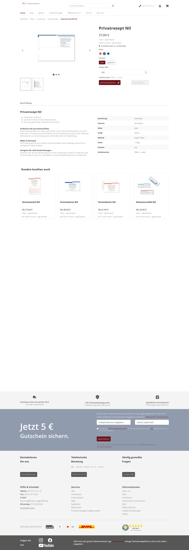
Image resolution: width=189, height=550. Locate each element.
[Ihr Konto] (160, 6)
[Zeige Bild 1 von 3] (53, 74)
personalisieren (108, 82)
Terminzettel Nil (31, 202)
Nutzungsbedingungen (104, 447)
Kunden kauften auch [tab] (35, 169)
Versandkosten (118, 541)
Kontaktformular (28, 474)
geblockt (111, 62)
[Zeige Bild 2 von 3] (56, 74)
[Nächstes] (90, 50)
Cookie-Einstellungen (131, 510)
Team (124, 494)
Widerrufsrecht (129, 507)
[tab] (27, 103)
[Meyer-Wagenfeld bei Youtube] (48, 546)
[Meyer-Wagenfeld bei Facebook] (52, 541)
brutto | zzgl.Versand (110, 43)
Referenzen (76, 507)
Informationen (131, 487)
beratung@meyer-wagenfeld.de (34, 501)
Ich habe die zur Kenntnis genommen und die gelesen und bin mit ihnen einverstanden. (133, 429)
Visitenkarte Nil (69, 202)
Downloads (76, 494)
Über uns (126, 491)
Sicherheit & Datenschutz (133, 501)
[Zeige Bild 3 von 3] (58, 74)
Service (75, 487)
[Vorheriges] (21, 50)
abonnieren (103, 438)
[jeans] (104, 53)
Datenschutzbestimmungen (117, 428)
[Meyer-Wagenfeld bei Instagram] (43, 541)
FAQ (73, 491)
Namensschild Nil (146, 202)
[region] (56, 60)
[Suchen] (112, 6)
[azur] (108, 53)
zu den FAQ (128, 474)
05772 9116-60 (31, 494)
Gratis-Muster (77, 497)
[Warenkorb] (166, 6)
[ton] (100, 53)
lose (102, 62)
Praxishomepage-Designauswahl (85, 510)
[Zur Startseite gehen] (31, 5)
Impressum (127, 497)
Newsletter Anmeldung (157, 417)
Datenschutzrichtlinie (146, 445)
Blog (73, 501)
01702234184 (37, 504)
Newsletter (76, 504)
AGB (151, 428)
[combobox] (89, 6)
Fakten (125, 514)
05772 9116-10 (79, 474)
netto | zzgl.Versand (106, 39)
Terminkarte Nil (107, 202)
